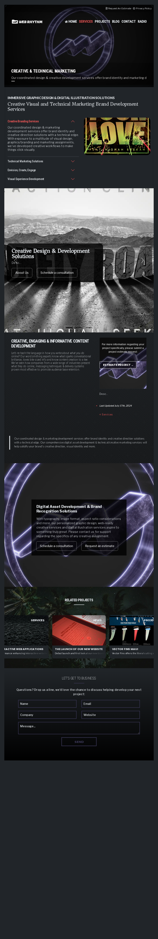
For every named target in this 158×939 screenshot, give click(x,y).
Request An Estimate (119, 8)
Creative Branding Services (23, 121)
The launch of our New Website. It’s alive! (79, 649)
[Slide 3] (89, 327)
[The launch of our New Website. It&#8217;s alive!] (79, 630)
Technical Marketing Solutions (25, 161)
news (97, 620)
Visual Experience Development (26, 179)
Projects (102, 21)
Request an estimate (99, 546)
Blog (116, 21)
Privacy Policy (144, 8)
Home (73, 21)
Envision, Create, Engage (22, 170)
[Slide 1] (69, 327)
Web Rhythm (27, 21)
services (37, 620)
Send (79, 742)
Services (86, 21)
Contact (129, 21)
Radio (142, 21)
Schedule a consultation (57, 273)
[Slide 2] (79, 327)
